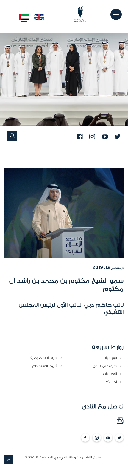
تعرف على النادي (105, 366)
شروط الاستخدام (44, 366)
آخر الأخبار (109, 382)
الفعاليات (110, 374)
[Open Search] (12, 136)
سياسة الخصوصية (43, 358)
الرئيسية (111, 358)
